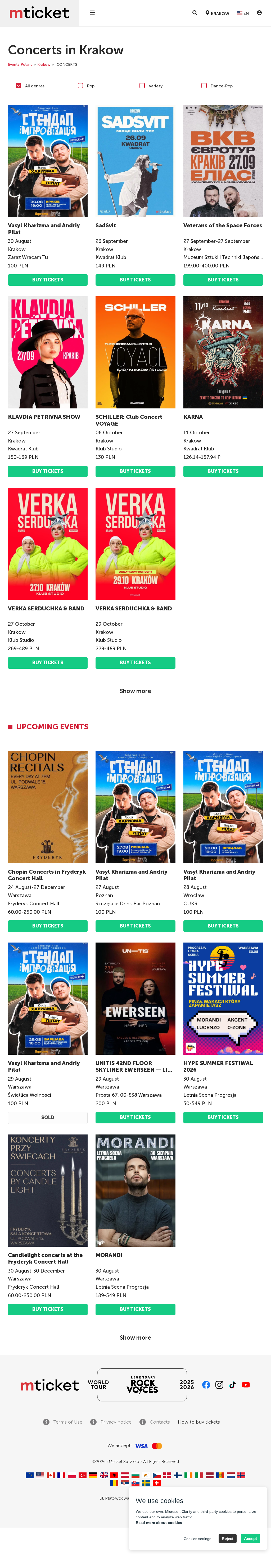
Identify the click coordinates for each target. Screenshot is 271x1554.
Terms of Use (67, 1422)
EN (245, 13)
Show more (135, 691)
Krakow (44, 64)
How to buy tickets (199, 1422)
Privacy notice (115, 1422)
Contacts (159, 1422)
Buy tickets (47, 280)
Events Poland (20, 64)
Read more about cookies (159, 1522)
